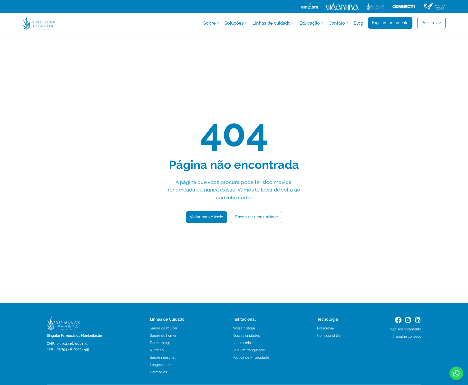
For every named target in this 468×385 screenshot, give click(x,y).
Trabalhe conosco (407, 336)
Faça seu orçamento (405, 329)
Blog (358, 23)
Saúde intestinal (163, 357)
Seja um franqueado (249, 350)
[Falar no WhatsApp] (456, 373)
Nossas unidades (246, 335)
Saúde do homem (164, 335)
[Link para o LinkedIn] (417, 320)
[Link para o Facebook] (398, 320)
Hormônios (158, 372)
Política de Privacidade (251, 357)
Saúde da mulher (163, 328)
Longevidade (160, 365)
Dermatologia (161, 343)
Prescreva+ (325, 328)
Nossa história (244, 328)
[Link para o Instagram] (408, 320)
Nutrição (157, 350)
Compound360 (329, 335)
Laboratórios (243, 343)
